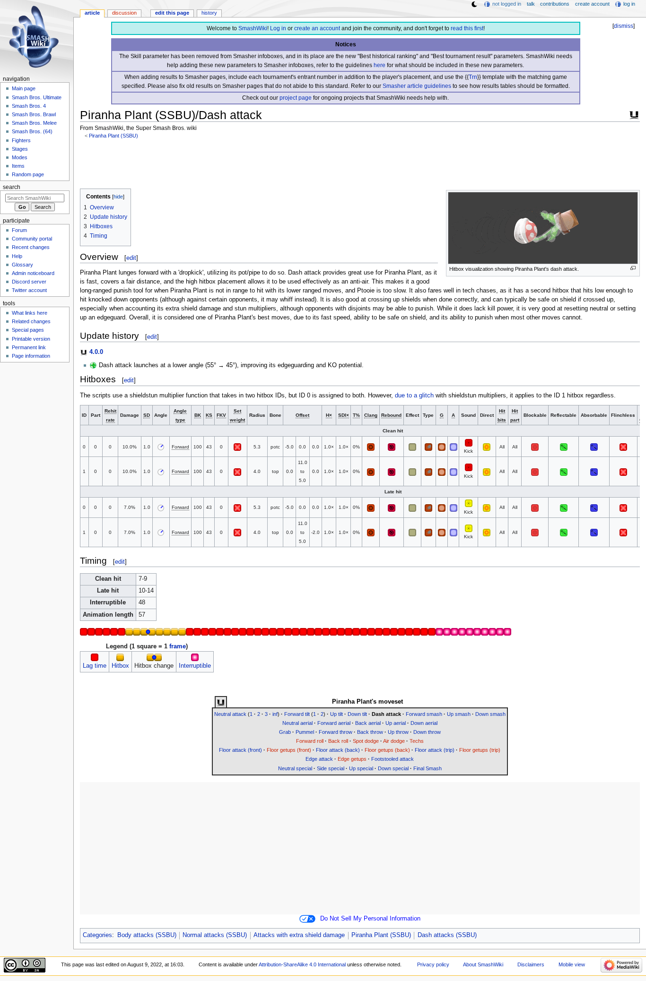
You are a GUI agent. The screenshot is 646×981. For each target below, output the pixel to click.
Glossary (22, 264)
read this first (467, 28)
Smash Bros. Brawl (34, 114)
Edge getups (352, 759)
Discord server (29, 281)
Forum (19, 230)
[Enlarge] (633, 268)
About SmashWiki (483, 964)
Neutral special (295, 768)
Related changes (31, 321)
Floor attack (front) (240, 750)
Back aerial (368, 723)
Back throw (370, 732)
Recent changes (31, 247)
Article (92, 13)
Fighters (21, 140)
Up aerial (395, 723)
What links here (29, 313)
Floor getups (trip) (479, 750)
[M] (468, 503)
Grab (285, 732)
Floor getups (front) (289, 750)
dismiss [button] (623, 26)
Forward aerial (333, 723)
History (209, 13)
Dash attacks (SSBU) (447, 935)
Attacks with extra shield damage (299, 935)
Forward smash (424, 714)
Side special (330, 768)
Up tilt (336, 714)
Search (11, 187)
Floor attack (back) (338, 750)
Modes (19, 157)
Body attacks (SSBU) (146, 935)
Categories (97, 935)
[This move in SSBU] (221, 702)
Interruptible (195, 666)
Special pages (28, 330)
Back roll (338, 741)
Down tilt (357, 714)
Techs (417, 741)
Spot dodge (366, 741)
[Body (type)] (428, 446)
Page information (31, 356)
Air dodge (394, 741)
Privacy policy (433, 964)
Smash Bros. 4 (29, 106)
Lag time (94, 666)
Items (18, 166)
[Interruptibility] (195, 657)
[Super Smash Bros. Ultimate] (634, 114)
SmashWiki (252, 28)
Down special (393, 768)
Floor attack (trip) (434, 750)
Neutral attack (230, 714)
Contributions (554, 4)
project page (295, 98)
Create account (592, 4)
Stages (20, 149)
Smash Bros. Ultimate (36, 97)
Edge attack (319, 759)
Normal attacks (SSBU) (215, 935)
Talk (531, 4)
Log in (278, 28)
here (379, 65)
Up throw (398, 732)
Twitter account (29, 290)
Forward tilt (297, 714)
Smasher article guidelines (417, 86)
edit (131, 257)
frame (177, 646)
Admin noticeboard (33, 273)
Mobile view (572, 964)
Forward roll (309, 741)
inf (275, 714)
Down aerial (423, 723)
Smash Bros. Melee (34, 123)
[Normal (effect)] (412, 446)
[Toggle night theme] (474, 4)
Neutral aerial (297, 723)
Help (17, 256)
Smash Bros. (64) (32, 131)
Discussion (124, 13)
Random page (28, 174)
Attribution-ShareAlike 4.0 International (302, 964)
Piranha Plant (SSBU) (113, 135)
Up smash (459, 714)
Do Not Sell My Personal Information (370, 918)
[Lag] (94, 657)
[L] (468, 442)
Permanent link (29, 347)
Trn (473, 77)
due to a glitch (414, 395)
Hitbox (120, 666)
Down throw (427, 732)
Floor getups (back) (387, 750)
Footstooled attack (392, 759)
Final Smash (427, 768)
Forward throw (335, 732)
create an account (317, 28)
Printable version (31, 339)
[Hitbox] (120, 657)
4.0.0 (96, 352)
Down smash (490, 714)
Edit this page (172, 13)
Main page (23, 88)
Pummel (305, 732)
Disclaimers (530, 964)
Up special (361, 768)
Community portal (32, 238)
